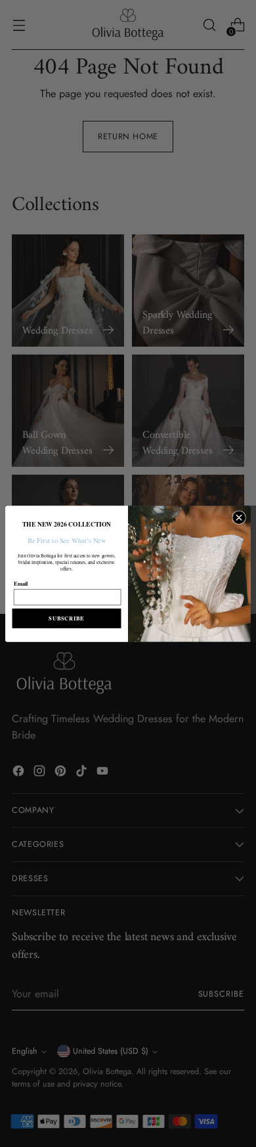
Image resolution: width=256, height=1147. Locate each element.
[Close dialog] (239, 517)
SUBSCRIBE (66, 618)
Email (21, 583)
